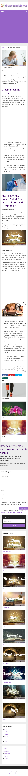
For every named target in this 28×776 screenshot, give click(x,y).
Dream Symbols (9, 772)
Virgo (5, 741)
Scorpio (6, 751)
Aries (5, 729)
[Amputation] (14, 390)
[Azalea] (14, 409)
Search (14, 525)
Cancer (6, 736)
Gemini (6, 734)
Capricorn (7, 756)
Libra (5, 749)
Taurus (6, 731)
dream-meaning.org (14, 773)
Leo (5, 739)
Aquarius (6, 758)
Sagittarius (7, 753)
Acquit (3, 436)
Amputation (5, 399)
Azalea (4, 417)
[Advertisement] (14, 28)
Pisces (6, 761)
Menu (2, 12)
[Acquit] (14, 427)
